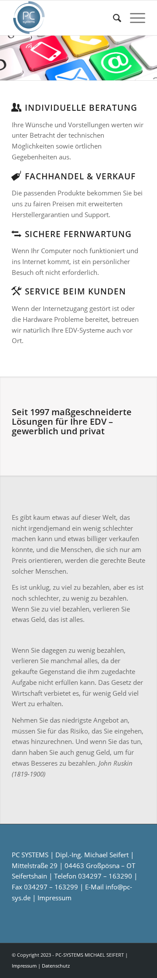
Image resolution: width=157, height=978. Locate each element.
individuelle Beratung (81, 107)
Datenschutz (56, 965)
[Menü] (133, 17)
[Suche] (112, 17)
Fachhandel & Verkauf (80, 176)
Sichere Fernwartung (78, 233)
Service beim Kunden (75, 291)
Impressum (55, 897)
